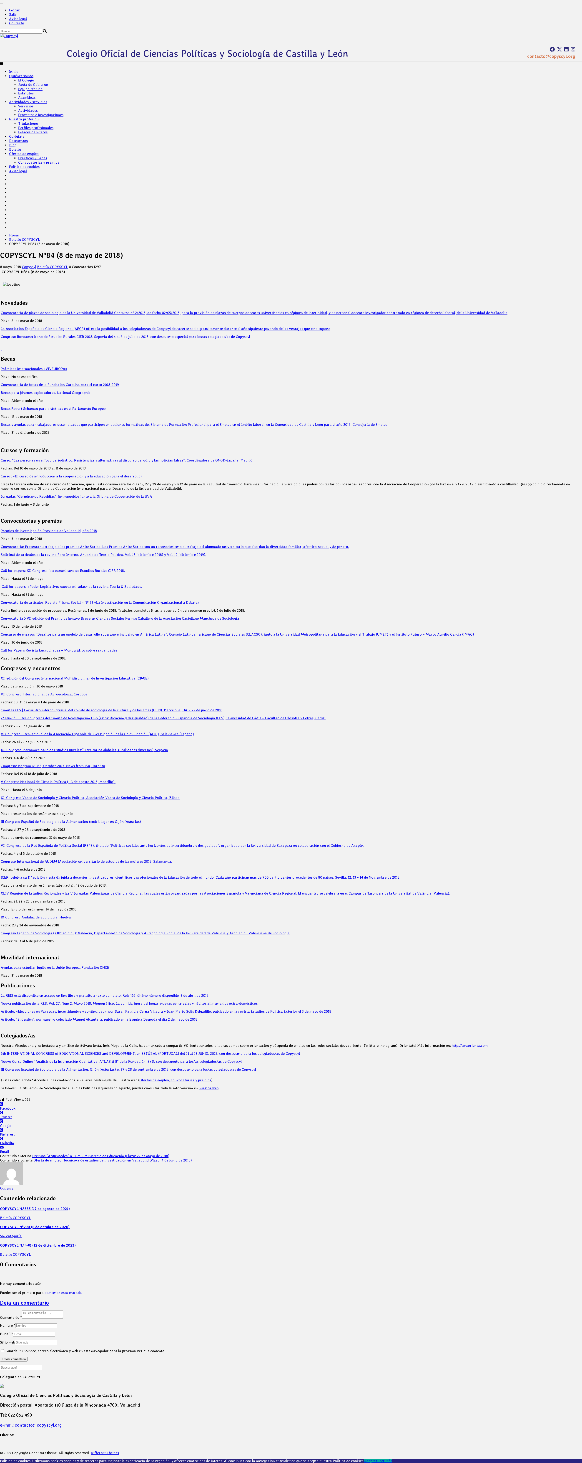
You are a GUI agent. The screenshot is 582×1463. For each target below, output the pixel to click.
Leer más (384, 1461)
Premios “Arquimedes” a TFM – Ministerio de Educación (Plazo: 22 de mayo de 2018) (100, 1156)
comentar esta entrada (63, 1293)
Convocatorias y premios (38, 162)
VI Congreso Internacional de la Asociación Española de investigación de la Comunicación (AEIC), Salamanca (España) (97, 734)
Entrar (14, 10)
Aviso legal (18, 19)
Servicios (25, 106)
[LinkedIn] (566, 49)
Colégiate (16, 136)
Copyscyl (29, 267)
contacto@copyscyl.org (551, 56)
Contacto (16, 23)
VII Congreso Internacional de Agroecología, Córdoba (44, 694)
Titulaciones (28, 123)
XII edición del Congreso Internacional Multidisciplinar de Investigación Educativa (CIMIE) (75, 678)
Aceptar (370, 1461)
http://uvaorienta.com (470, 1045)
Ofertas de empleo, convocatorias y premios (175, 1080)
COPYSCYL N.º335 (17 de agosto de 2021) (35, 1209)
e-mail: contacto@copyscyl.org (31, 1425)
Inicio (13, 71)
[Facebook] (552, 49)
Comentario (11, 1317)
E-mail (6, 1334)
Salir (13, 14)
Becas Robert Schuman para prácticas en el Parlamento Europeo (53, 408)
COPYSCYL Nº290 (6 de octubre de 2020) (35, 1227)
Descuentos (18, 141)
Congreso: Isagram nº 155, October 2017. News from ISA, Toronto (53, 766)
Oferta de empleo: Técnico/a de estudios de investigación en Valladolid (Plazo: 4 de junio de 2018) (112, 1160)
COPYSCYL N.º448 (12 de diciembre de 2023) (38, 1245)
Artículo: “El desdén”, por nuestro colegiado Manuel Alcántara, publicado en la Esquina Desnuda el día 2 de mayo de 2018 (99, 1019)
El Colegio (26, 80)
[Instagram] (573, 49)
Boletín (15, 149)
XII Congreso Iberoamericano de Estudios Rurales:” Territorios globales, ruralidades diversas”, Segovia (84, 750)
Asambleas (26, 97)
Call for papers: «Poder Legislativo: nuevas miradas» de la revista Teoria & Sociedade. (71, 586)
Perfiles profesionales (35, 128)
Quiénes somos (21, 76)
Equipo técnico (30, 89)
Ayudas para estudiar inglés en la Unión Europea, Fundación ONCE (55, 967)
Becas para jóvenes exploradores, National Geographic (45, 392)
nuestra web (208, 1088)
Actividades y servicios (28, 102)
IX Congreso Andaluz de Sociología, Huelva (36, 917)
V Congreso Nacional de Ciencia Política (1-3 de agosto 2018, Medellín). (58, 782)
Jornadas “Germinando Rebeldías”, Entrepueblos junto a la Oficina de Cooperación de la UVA (76, 496)
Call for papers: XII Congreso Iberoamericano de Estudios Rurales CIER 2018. (63, 570)
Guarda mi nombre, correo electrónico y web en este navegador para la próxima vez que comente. (85, 1351)
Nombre (7, 1325)
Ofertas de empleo (24, 154)
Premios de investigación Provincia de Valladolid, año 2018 (49, 531)
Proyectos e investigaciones (40, 115)
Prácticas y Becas (32, 158)
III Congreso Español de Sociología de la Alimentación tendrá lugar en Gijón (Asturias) (71, 821)
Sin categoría (11, 1236)
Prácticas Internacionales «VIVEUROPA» (34, 369)
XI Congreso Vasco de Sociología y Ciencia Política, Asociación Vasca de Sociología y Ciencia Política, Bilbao (90, 798)
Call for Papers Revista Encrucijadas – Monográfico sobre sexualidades (59, 650)
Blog (12, 145)
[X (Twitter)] (559, 49)
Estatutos (26, 93)
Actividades (28, 110)
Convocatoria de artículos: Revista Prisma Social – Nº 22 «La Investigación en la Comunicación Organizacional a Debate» (100, 602)
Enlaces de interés (33, 132)
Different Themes (105, 1453)
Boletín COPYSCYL (24, 239)
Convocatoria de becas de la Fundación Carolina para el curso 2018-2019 (60, 385)
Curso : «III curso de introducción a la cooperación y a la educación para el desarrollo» (71, 476)
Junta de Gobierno (33, 84)
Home (14, 235)
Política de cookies (24, 167)
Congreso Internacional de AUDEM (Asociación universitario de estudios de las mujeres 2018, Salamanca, (86, 861)
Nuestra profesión (24, 119)
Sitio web (7, 1342)
